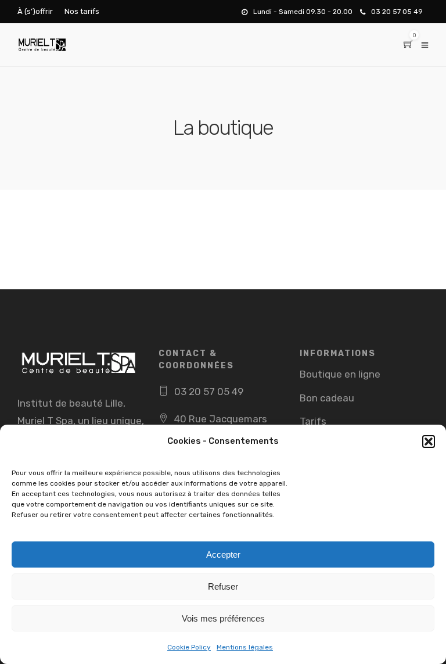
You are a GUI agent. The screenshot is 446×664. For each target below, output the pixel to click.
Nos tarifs (81, 11)
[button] (428, 441)
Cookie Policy (189, 647)
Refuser (223, 586)
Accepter (223, 554)
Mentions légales (245, 647)
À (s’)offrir (35, 11)
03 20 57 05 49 (397, 12)
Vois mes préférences (223, 618)
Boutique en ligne (340, 374)
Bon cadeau (327, 398)
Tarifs (313, 421)
